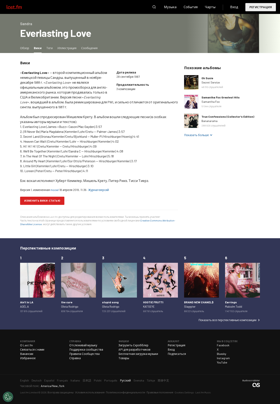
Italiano (75, 380)
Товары (123, 358)
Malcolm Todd (233, 306)
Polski (97, 380)
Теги (49, 48)
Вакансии (26, 353)
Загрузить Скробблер (133, 345)
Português (110, 380)
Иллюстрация (66, 48)
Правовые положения (160, 392)
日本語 (87, 380)
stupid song (110, 302)
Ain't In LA (26, 302)
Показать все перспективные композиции (227, 320)
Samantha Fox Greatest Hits (220, 97)
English (24, 380)
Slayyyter (190, 306)
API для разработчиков (134, 349)
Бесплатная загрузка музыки (138, 353)
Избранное (28, 358)
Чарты (210, 7)
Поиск (154, 7)
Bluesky (221, 353)
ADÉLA (24, 306)
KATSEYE (149, 306)
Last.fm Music (203, 392)
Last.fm (19, 7)
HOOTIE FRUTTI (153, 302)
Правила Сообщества (84, 353)
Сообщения (89, 48)
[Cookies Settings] (8, 397)
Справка (75, 358)
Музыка (170, 7)
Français (62, 380)
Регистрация (260, 7)
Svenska (138, 380)
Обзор (24, 48)
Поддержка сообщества (86, 349)
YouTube (222, 362)
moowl (54, 190)
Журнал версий (98, 190)
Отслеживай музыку (83, 345)
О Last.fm (26, 345)
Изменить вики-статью (42, 200)
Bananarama (209, 121)
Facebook (223, 345)
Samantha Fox (210, 101)
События (191, 7)
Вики (39, 48)
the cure (66, 302)
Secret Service (210, 82)
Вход (234, 7)
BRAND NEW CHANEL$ (199, 302)
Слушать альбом (191, 82)
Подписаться (177, 353)
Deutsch (37, 380)
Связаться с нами (32, 349)
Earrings (231, 302)
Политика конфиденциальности (125, 392)
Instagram (223, 358)
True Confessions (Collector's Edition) (227, 116)
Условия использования (90, 392)
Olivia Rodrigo (69, 306)
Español (49, 380)
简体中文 (163, 380)
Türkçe (151, 380)
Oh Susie (207, 78)
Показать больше (196, 135)
